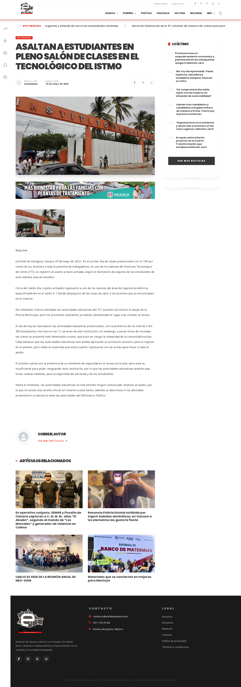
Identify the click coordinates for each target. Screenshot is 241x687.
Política (146, 13)
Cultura (179, 13)
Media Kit (167, 628)
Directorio (161, 3)
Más (209, 13)
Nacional (196, 13)
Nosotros (167, 616)
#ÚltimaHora (32, 25)
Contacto (178, 3)
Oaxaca (110, 13)
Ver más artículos (51, 440)
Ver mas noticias (191, 160)
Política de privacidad (174, 640)
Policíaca (163, 13)
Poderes (128, 13)
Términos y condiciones (175, 647)
